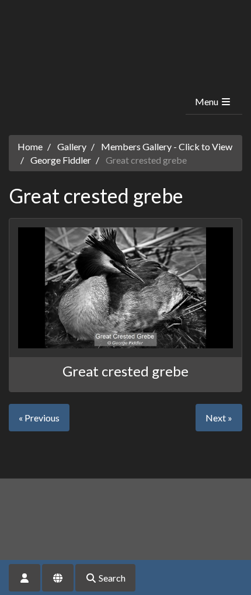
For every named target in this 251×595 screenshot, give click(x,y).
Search (111, 577)
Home (30, 146)
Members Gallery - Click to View (166, 146)
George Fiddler (60, 159)
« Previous (39, 417)
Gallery (71, 146)
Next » (218, 417)
